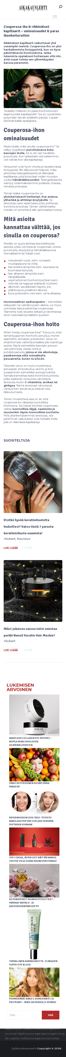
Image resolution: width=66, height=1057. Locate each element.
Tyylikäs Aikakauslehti (23, 1048)
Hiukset (9, 538)
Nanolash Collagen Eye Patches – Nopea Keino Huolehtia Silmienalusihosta (30, 742)
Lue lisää (11, 548)
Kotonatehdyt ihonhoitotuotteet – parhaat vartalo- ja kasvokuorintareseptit (31, 903)
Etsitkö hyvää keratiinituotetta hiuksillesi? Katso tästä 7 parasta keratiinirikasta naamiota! (29, 526)
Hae (50, 1015)
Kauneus (23, 538)
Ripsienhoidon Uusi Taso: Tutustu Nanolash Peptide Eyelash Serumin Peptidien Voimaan (31, 821)
